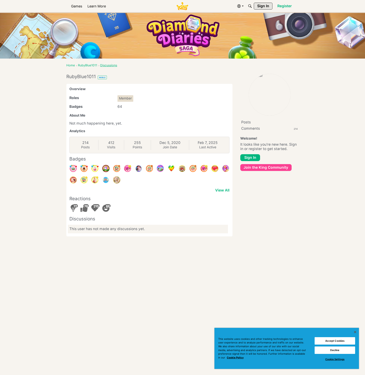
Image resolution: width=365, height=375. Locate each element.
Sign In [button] (250, 157)
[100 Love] (214, 168)
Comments (269, 128)
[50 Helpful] (127, 168)
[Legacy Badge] (116, 180)
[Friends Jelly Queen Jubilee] (225, 168)
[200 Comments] (116, 168)
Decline (334, 350)
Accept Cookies (335, 340)
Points (137, 147)
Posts (85, 147)
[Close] (355, 332)
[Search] (250, 6)
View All (222, 190)
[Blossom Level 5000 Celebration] (182, 168)
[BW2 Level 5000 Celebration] (138, 168)
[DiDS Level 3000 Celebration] (160, 168)
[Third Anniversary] (84, 168)
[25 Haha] (73, 180)
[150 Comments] (149, 168)
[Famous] (94, 180)
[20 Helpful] (204, 168)
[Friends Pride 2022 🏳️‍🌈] (171, 168)
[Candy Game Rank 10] (106, 168)
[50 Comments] (84, 180)
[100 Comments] (193, 168)
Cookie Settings (334, 359)
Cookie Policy (235, 357)
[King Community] (182, 6)
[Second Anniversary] (94, 168)
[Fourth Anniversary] (73, 168)
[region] (286, 348)
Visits (111, 147)
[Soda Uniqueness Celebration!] (106, 180)
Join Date (170, 147)
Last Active (207, 147)
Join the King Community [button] (266, 167)
